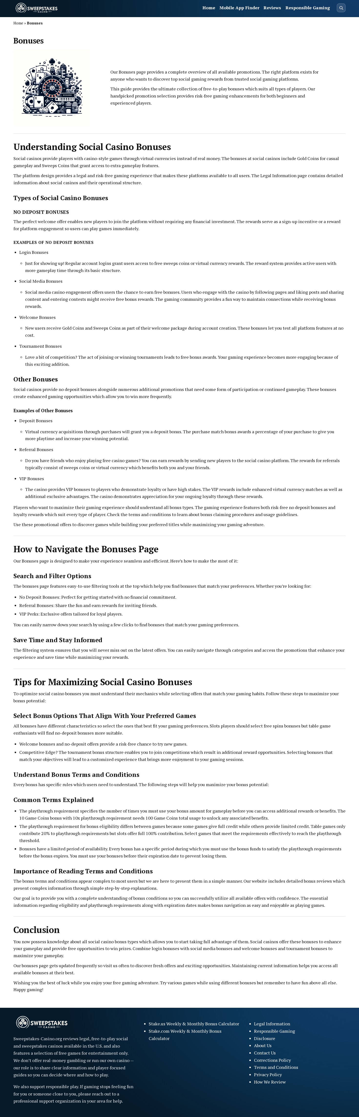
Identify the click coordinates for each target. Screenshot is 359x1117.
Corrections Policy (272, 1060)
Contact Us (265, 1053)
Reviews (272, 8)
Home (208, 8)
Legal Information (272, 1024)
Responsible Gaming (307, 8)
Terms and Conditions (276, 1067)
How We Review (270, 1082)
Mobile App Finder (239, 8)
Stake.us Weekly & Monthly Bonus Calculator (194, 1024)
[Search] (341, 7)
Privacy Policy (268, 1074)
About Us (263, 1045)
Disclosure (264, 1038)
